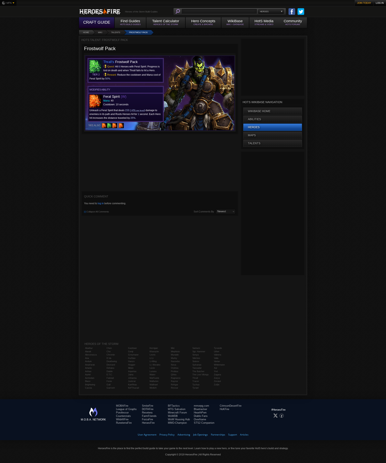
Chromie (111, 354)
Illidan (130, 368)
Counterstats (123, 415)
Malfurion (154, 381)
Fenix (109, 381)
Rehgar (174, 384)
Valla (216, 358)
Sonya (195, 354)
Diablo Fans (201, 415)
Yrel (216, 371)
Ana (87, 358)
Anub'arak (90, 364)
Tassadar (197, 368)
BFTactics (174, 405)
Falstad (110, 378)
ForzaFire (147, 419)
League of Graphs (126, 409)
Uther (216, 351)
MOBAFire (122, 405)
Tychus (196, 384)
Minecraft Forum (177, 412)
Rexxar (174, 388)
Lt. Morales (155, 364)
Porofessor (122, 412)
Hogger (131, 364)
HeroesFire (148, 422)
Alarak (88, 351)
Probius (174, 371)
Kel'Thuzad (133, 388)
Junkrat (132, 381)
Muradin (175, 354)
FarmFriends (149, 415)
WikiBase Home (259, 111)
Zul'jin (216, 384)
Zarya (217, 378)
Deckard (111, 364)
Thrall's (108, 62)
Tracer (195, 381)
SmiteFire (147, 405)
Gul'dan (132, 358)
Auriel (87, 374)
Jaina (130, 374)
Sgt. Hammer (198, 351)
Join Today (364, 3)
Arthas (88, 371)
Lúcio (152, 368)
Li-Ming (153, 361)
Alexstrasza (91, 354)
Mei (172, 348)
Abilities (254, 119)
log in (101, 203)
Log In (380, 3)
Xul (215, 368)
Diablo (110, 371)
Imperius (132, 371)
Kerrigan (154, 348)
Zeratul (217, 381)
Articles (244, 434)
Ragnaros (176, 378)
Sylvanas (196, 364)
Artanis (88, 368)
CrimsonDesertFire (230, 405)
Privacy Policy (167, 434)
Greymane (133, 354)
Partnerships (218, 434)
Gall (108, 384)
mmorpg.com (201, 405)
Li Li (151, 358)
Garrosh (111, 388)
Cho (109, 351)
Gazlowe (132, 348)
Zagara (217, 374)
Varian (217, 361)
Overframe (200, 419)
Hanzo (131, 361)
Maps (252, 135)
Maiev (152, 374)
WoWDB (173, 415)
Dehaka (110, 368)
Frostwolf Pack (138, 32)
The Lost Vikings (200, 374)
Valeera (217, 354)
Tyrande (218, 348)
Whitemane (219, 364)
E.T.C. (110, 374)
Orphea (174, 368)
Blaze (87, 381)
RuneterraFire (124, 422)
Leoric (153, 354)
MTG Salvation (176, 409)
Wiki (100, 32)
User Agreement (147, 434)
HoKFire (224, 409)
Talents (115, 32)
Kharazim (154, 351)
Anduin (88, 361)
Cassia (88, 388)
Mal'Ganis (154, 378)
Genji (130, 351)
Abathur (89, 348)
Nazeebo (175, 361)
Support (232, 434)
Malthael (154, 384)
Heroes (254, 127)
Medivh (153, 388)
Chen (109, 348)
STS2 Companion (204, 422)
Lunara (153, 371)
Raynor (174, 381)
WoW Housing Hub (179, 419)
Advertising (184, 434)
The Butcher (198, 371)
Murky (174, 358)
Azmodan (89, 378)
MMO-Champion (177, 422)
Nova (173, 364)
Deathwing (112, 361)
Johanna (132, 378)
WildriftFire (122, 419)
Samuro (196, 348)
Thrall (195, 378)
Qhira (173, 374)
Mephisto (175, 351)
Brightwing (90, 384)
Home (86, 32)
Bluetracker (200, 409)
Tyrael (195, 388)
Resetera (147, 412)
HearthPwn (200, 412)
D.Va (109, 358)
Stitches (196, 358)
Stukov (195, 361)
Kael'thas (132, 384)
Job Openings (200, 434)
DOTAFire (147, 409)
